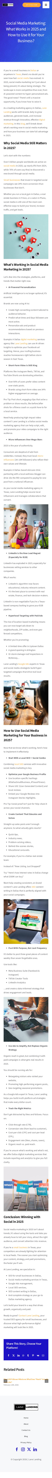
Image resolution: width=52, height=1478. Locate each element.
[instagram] (23, 1449)
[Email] (43, 1356)
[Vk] (38, 1356)
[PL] (7, 4)
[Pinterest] (33, 1356)
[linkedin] (35, 1449)
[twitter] (29, 1449)
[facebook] (17, 1449)
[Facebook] (8, 1356)
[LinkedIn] (18, 1356)
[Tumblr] (28, 1356)
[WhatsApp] (23, 1356)
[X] (13, 1356)
